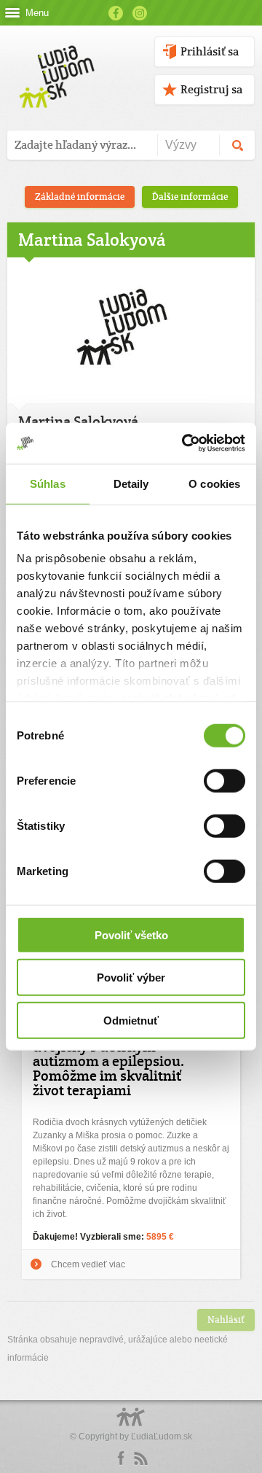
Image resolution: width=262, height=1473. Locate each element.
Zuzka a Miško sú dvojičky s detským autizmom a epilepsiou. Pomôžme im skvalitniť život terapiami (109, 1061)
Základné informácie (79, 196)
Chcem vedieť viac (88, 1264)
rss (140, 1458)
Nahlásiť (226, 1319)
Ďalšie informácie (190, 196)
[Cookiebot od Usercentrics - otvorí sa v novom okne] (184, 443)
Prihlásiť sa (209, 51)
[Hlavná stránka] (54, 61)
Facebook (115, 13)
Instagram (139, 13)
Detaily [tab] (131, 483)
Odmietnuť (131, 1020)
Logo (131, 1424)
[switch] (224, 780)
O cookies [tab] (214, 483)
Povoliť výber (131, 977)
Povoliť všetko (131, 934)
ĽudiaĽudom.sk (161, 1436)
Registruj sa (211, 89)
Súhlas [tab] (48, 483)
